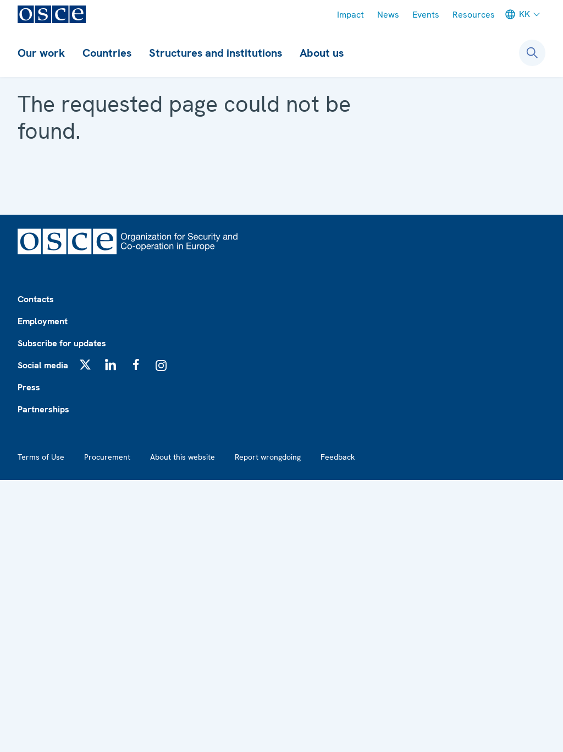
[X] (85, 364)
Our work (41, 53)
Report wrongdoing (268, 457)
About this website (182, 457)
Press (29, 387)
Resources (473, 14)
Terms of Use (41, 457)
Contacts (36, 299)
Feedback (338, 457)
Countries (106, 53)
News (388, 14)
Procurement (107, 457)
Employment (43, 321)
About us (322, 53)
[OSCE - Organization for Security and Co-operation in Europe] (52, 14)
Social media (43, 365)
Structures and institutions (215, 53)
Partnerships (43, 409)
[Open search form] (532, 53)
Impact (350, 14)
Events (425, 14)
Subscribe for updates (62, 343)
